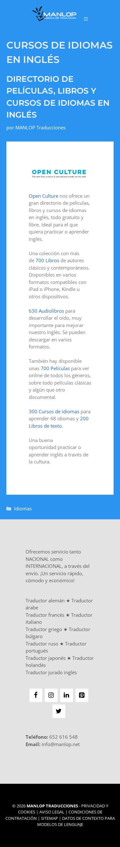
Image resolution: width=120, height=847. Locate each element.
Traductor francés (45, 615)
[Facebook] (35, 695)
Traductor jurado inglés (51, 672)
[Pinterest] (82, 695)
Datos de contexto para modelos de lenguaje (76, 821)
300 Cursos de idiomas (54, 411)
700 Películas (55, 368)
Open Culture (43, 196)
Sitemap (49, 818)
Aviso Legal (51, 812)
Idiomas (23, 508)
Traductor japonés (46, 658)
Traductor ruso (42, 643)
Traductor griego (44, 629)
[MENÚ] (85, 19)
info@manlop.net (61, 744)
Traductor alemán (45, 600)
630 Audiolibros (46, 311)
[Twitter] (58, 711)
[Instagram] (51, 695)
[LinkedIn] (66, 695)
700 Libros (47, 260)
